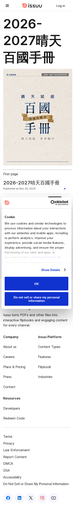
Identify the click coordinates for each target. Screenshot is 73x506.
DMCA (8, 464)
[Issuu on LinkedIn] (19, 498)
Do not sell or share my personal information (37, 298)
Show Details (50, 269)
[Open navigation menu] (7, 6)
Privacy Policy (45, 257)
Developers (11, 408)
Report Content (15, 457)
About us (9, 347)
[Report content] (66, 189)
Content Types (49, 347)
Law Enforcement (16, 450)
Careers (9, 357)
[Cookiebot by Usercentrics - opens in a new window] (51, 202)
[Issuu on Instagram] (42, 498)
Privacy (8, 443)
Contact (9, 387)
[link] (60, 6)
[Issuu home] (32, 5)
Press (7, 377)
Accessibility (12, 477)
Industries (45, 377)
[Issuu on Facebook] (8, 498)
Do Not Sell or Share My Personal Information (36, 484)
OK (36, 283)
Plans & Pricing (14, 367)
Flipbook (44, 367)
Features (44, 357)
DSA (6, 470)
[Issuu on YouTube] (53, 498)
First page (10, 174)
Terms (7, 437)
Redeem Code (14, 418)
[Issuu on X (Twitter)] (31, 498)
